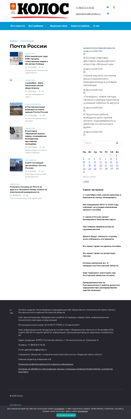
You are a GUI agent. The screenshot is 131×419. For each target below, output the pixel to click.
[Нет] (128, 412)
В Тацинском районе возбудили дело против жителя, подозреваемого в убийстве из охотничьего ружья (99, 121)
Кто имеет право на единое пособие (102, 246)
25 (90, 169)
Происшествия (58, 26)
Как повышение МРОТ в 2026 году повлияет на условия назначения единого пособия (100, 207)
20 (101, 165)
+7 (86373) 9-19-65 (85, 8)
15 (111, 162)
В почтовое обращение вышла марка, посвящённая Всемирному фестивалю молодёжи (35, 137)
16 (117, 162)
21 (106, 165)
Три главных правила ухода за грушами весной (98, 228)
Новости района (80, 26)
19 (95, 165)
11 (89, 162)
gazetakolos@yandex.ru (88, 14)
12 (95, 162)
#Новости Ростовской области (99, 48)
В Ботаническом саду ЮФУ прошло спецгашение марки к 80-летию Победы (36, 60)
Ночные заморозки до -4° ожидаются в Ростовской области (100, 264)
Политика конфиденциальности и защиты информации (45, 364)
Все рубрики (36, 26)
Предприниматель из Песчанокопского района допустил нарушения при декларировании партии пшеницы (101, 286)
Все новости (17, 26)
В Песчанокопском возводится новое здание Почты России (36, 109)
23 (117, 165)
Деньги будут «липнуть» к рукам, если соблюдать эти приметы (100, 237)
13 (101, 162)
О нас (96, 26)
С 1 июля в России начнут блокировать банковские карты (99, 218)
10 (84, 162)
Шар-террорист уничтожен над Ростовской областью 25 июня (99, 274)
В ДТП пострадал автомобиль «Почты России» (35, 165)
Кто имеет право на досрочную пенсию (99, 254)
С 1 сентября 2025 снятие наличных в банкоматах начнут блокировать (102, 196)
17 (84, 165)
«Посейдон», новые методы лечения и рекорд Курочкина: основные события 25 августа (101, 99)
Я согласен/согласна (66, 415)
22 (111, 165)
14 (106, 162)
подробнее (59, 409)
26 (95, 169)
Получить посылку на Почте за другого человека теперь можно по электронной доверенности (28, 189)
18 (90, 165)
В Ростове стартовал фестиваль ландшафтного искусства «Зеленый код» (99, 61)
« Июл (86, 181)
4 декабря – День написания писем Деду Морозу (34, 85)
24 (84, 169)
